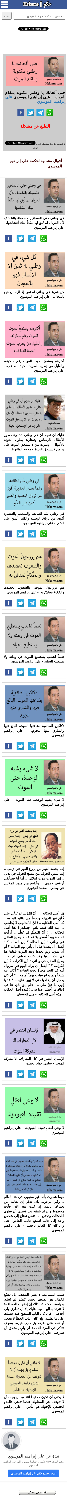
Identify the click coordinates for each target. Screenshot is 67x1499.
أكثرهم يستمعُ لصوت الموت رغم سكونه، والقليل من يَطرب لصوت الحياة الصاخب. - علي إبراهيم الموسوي (34, 365)
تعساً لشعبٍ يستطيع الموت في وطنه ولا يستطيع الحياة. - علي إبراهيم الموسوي (34, 659)
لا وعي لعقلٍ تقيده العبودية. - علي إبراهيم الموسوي (34, 1130)
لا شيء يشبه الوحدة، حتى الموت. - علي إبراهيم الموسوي (34, 802)
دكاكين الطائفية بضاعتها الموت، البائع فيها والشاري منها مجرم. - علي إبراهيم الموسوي (34, 730)
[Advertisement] (33, 41)
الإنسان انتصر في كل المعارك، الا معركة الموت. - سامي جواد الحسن (34, 1061)
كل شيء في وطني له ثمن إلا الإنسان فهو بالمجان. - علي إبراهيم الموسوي (34, 294)
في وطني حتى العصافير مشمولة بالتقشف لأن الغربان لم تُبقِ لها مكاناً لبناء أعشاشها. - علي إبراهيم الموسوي (34, 223)
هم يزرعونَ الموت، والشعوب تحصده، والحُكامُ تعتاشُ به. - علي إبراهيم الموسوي (34, 590)
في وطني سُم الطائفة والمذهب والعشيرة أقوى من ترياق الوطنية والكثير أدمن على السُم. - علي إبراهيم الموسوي (34, 518)
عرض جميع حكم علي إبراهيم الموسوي (33, 1473)
